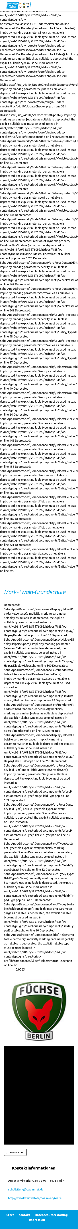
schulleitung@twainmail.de (25, 1189)
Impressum (37, 1219)
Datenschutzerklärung (51, 1215)
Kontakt (24, 1215)
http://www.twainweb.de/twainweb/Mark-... (36, 1198)
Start (10, 1215)
